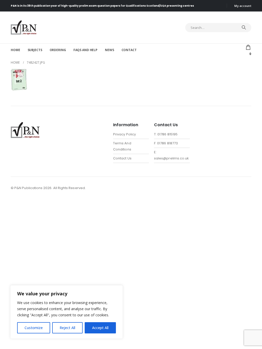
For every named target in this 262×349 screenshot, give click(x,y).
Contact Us (122, 158)
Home (15, 50)
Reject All (67, 327)
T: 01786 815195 (166, 134)
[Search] (244, 27)
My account (242, 6)
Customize (34, 327)
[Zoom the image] (25, 125)
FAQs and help (85, 50)
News (109, 50)
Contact (129, 50)
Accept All (100, 327)
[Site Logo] (24, 27)
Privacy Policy (124, 134)
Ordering (58, 50)
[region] (66, 312)
